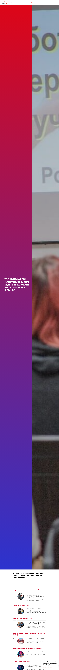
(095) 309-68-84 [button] (54, 3)
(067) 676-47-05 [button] (54, 1)
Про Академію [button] (11, 2)
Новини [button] (48, 2)
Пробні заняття (36, 2)
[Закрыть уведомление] (57, 660)
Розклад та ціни (42, 2)
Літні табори (30, 2)
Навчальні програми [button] (18, 2)
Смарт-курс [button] (25, 2)
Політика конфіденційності (47, 667)
